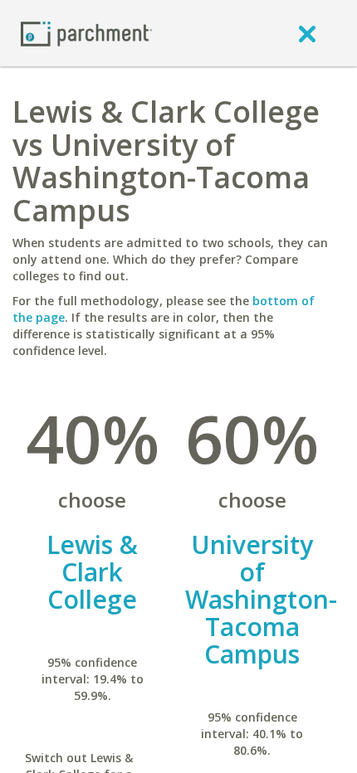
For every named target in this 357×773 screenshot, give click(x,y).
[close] (307, 33)
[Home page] (86, 33)
